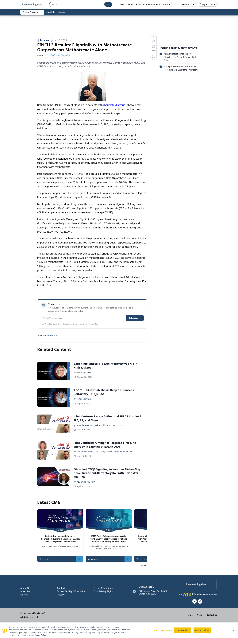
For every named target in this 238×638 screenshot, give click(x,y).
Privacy (60, 594)
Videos (131, 4)
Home (190, 615)
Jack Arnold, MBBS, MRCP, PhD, (91, 451)
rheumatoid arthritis (114, 105)
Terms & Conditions (104, 588)
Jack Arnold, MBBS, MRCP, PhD (108, 425)
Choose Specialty (30, 12)
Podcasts (140, 4)
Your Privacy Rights (103, 591)
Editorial (24, 594)
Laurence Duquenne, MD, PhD (120, 451)
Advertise (25, 591)
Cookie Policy (40, 635)
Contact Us (62, 588)
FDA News (61, 12)
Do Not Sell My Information (71, 591)
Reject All (182, 630)
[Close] (234, 630)
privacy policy (92, 324)
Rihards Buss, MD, (85, 425)
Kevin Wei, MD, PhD (86, 482)
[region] (119, 630)
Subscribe (133, 318)
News (122, 4)
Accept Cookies (202, 630)
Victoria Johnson (84, 372)
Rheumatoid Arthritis (48, 335)
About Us (25, 588)
